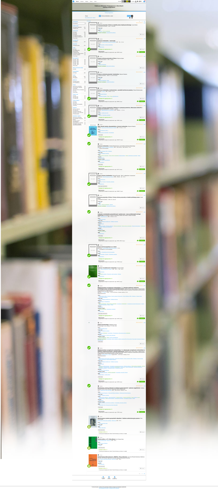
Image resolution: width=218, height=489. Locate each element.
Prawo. (100, 112)
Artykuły (100, 28)
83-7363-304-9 (101, 233)
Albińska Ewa (102, 219)
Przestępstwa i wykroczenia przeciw (121, 333)
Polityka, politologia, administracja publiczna (106, 402)
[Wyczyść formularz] (130, 18)
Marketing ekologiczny (138, 367)
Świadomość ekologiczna (107, 226)
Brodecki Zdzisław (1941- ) (105, 151)
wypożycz (142, 101)
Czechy (142, 303)
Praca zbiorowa (101, 157)
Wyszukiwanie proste (88, 17)
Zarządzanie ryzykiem (128, 398)
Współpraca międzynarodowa (104, 366)
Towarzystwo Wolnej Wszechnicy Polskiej (108, 127)
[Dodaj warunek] (130, 16)
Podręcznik (101, 229)
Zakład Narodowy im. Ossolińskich (107, 110)
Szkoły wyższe (101, 223)
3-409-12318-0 (107, 374)
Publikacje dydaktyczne (106, 221)
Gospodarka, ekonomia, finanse (122, 372)
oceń (144, 22)
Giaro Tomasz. (103, 443)
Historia (86, 1)
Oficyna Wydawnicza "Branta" (108, 176)
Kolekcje (94, 17)
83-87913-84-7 (101, 256)
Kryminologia (110, 333)
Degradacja (103, 333)
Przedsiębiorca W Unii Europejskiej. (108, 252)
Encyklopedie (111, 132)
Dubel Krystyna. (101, 271)
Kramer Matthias (111, 359)
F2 (140, 1)
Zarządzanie (122, 303)
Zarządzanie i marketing (111, 309)
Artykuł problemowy (102, 335)
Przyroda (100, 31)
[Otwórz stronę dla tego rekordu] (93, 130)
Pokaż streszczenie (101, 447)
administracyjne (114, 96)
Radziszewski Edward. (103, 94)
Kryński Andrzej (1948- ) (105, 296)
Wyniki (77, 1)
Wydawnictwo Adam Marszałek (105, 390)
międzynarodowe (117, 155)
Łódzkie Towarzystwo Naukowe (105, 459)
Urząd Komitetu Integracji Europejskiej (109, 42)
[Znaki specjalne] (132, 18)
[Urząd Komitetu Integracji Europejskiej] (110, 248)
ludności (119, 397)
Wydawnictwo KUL (104, 216)
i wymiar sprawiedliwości (104, 160)
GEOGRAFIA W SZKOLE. (111, 32)
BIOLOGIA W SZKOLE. (111, 66)
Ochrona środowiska (109, 44)
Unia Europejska (102, 44)
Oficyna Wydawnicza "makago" (106, 269)
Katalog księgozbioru (109, 12)
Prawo (108, 80)
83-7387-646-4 (101, 311)
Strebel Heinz (119, 358)
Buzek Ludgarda (117, 296)
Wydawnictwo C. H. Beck (106, 354)
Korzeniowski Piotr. (103, 423)
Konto (95, 1)
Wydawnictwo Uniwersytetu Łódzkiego (104, 420)
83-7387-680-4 (101, 374)
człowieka (103, 274)
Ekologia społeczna (127, 366)
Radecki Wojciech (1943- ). (103, 130)
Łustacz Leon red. (105, 112)
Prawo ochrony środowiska (103, 132)
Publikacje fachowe (114, 299)
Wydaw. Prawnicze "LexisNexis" (107, 147)
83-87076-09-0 (101, 276)
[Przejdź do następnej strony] (143, 21)
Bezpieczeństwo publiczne (103, 397)
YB (127, 1)
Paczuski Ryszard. (102, 179)
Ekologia (100, 115)
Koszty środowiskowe (129, 367)
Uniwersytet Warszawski (102, 440)
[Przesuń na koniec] (144, 21)
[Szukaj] (132, 16)
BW (125, 1)
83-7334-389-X (101, 162)
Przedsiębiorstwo (106, 367)
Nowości (82, 1)
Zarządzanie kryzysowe (119, 398)
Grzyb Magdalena (103, 328)
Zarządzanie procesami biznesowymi (134, 303)
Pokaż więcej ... (75, 38)
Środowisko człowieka (103, 96)
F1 (137, 1)
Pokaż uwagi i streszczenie (102, 186)
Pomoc (91, 1)
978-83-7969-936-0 (102, 427)
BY (129, 1)
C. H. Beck (104, 292)
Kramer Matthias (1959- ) (129, 296)
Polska (139, 155)
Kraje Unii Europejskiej (103, 304)
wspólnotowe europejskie (131, 155)
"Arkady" (103, 91)
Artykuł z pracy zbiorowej (110, 335)
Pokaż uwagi (100, 164)
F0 (135, 1)
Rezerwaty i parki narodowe (112, 274)
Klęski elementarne (112, 397)
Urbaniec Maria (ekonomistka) (106, 358)
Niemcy (108, 304)
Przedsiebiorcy (107, 301)
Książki (100, 153)
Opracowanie (101, 400)
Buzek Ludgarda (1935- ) (130, 358)
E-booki (100, 425)
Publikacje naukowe (105, 153)
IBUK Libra (114, 420)
